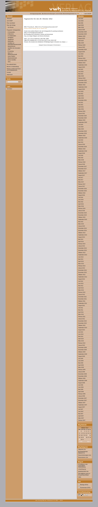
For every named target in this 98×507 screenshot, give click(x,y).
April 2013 (81, 261)
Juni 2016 (80, 199)
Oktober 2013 (81, 252)
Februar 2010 (81, 343)
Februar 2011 (81, 316)
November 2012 (82, 272)
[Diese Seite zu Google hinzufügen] (84, 495)
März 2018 (81, 160)
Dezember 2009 (82, 347)
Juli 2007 (80, 409)
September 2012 (82, 277)
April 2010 (81, 338)
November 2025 (82, 34)
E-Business (11, 34)
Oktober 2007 (81, 402)
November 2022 (82, 82)
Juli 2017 (80, 177)
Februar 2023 (81, 78)
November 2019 (82, 133)
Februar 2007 (81, 420)
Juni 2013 (80, 257)
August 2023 (81, 67)
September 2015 (82, 219)
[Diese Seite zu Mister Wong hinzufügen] (79, 495)
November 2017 (82, 168)
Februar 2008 (81, 394)
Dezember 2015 (82, 213)
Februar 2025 (81, 45)
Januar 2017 (81, 186)
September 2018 (82, 151)
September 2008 (82, 380)
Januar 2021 (81, 113)
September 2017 (82, 173)
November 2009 (82, 349)
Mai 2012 (80, 285)
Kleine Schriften (12, 60)
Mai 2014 (80, 239)
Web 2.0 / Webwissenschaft (12, 53)
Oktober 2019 (81, 135)
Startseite (9, 18)
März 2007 (81, 418)
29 (79, 439)
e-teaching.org (82, 469)
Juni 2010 (80, 334)
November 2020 (82, 118)
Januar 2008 (81, 396)
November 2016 (82, 190)
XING (79, 477)
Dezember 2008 (82, 374)
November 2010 (82, 323)
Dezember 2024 (82, 49)
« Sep (80, 441)
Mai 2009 (80, 363)
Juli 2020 (80, 124)
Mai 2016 (80, 201)
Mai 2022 (80, 93)
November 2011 (82, 299)
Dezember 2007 (82, 398)
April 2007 (81, 416)
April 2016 (81, 204)
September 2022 (82, 87)
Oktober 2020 (81, 120)
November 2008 (82, 376)
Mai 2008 (80, 389)
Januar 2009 (81, 371)
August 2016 (81, 195)
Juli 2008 (80, 385)
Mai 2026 (80, 23)
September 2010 (82, 327)
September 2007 (82, 405)
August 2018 (81, 153)
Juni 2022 (80, 91)
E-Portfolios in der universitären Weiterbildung (83, 466)
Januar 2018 (81, 164)
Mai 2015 (80, 221)
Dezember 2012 (82, 270)
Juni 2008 (80, 387)
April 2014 (81, 241)
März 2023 (81, 76)
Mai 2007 (80, 413)
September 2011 (82, 303)
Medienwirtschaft (12, 58)
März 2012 (81, 290)
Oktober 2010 (81, 325)
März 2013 (81, 263)
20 (88, 435)
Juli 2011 (80, 307)
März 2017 (81, 182)
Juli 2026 (80, 18)
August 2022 (81, 89)
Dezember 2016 (82, 188)
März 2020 (81, 129)
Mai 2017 (80, 179)
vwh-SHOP (87, 13)
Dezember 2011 (82, 296)
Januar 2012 (81, 294)
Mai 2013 (80, 259)
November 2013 (82, 250)
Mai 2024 (80, 56)
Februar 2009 (81, 369)
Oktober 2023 (81, 62)
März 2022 (81, 98)
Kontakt (9, 72)
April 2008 (81, 391)
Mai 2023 (80, 73)
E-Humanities (11, 32)
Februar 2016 (81, 208)
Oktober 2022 (81, 85)
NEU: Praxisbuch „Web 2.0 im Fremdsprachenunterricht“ (41, 27)
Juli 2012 (80, 281)
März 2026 (81, 27)
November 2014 (82, 230)
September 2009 (82, 354)
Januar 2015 (81, 226)
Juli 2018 (80, 155)
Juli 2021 (80, 102)
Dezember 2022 (82, 80)
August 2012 (81, 279)
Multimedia (10, 41)
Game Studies (11, 56)
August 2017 (81, 175)
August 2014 (81, 237)
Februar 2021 (81, 111)
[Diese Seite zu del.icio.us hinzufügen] (82, 495)
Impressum (10, 74)
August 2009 (81, 356)
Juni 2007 (80, 411)
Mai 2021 (80, 104)
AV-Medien (10, 37)
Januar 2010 (81, 345)
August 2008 (81, 382)
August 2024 (81, 51)
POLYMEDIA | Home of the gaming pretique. (84, 474)
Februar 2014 (81, 243)
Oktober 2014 (81, 232)
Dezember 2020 (82, 115)
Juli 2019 (80, 140)
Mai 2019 (80, 142)
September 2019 (82, 137)
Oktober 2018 (81, 149)
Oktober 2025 (81, 36)
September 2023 (82, 65)
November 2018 (82, 146)
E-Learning (11, 51)
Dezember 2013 (82, 248)
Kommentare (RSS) (85, 487)
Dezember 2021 (82, 100)
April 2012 (81, 288)
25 (84, 437)
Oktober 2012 (81, 274)
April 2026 (81, 25)
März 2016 (81, 206)
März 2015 (81, 224)
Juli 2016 (80, 197)
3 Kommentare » (57, 45)
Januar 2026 (81, 29)
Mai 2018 (80, 157)
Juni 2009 (80, 360)
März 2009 (81, 367)
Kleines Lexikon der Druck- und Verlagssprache (14, 69)
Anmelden (9, 89)
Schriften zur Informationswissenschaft (14, 43)
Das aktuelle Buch (11, 64)
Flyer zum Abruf (11, 23)
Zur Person (10, 27)
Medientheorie (11, 46)
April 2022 (81, 96)
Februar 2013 (81, 266)
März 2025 (81, 43)
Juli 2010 (80, 332)
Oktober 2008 (81, 378)
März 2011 (81, 314)
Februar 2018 (81, 162)
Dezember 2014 (82, 228)
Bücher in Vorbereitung (13, 66)
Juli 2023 (80, 69)
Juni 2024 (80, 54)
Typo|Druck (11, 39)
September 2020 (82, 122)
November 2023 (82, 60)
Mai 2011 (80, 310)
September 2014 (82, 235)
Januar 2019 (81, 144)
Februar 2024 (81, 58)
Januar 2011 (81, 318)
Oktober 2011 (81, 301)
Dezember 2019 (82, 131)
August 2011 (81, 305)
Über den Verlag (11, 25)
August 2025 (81, 38)
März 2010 (81, 341)
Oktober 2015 (81, 217)
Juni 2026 (80, 20)
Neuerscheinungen (48, 45)
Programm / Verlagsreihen (13, 30)
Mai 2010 (80, 336)
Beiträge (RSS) (84, 484)
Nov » (88, 441)
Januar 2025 (81, 47)
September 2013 (82, 254)
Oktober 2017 (81, 171)
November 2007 (82, 400)
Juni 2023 (80, 71)
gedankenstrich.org (83, 471)
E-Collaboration (12, 35)
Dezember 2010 (82, 321)
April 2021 (81, 107)
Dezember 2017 (82, 166)
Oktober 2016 (81, 193)
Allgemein (81, 449)
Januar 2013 (81, 268)
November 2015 (82, 215)
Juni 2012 (80, 283)
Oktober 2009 (81, 352)
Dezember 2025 (82, 32)
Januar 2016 (81, 210)
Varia (9, 61)
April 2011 (81, 312)
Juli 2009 (80, 358)
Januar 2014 (81, 246)
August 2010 (81, 330)
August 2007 (81, 407)
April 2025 (81, 40)
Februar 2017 (81, 184)
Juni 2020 (80, 126)
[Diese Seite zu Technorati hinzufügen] (87, 495)
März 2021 (81, 109)
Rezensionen (81, 457)
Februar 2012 (81, 292)
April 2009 (81, 365)
